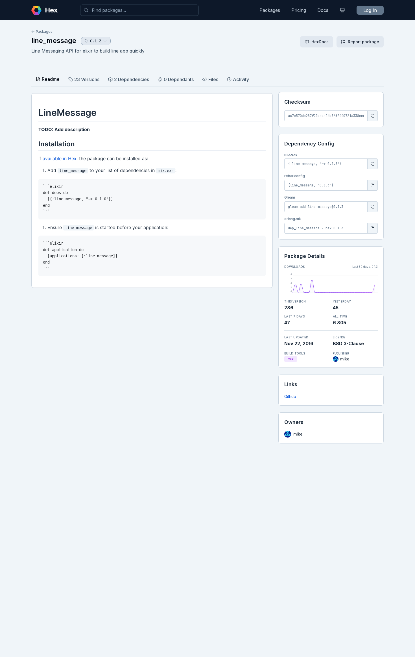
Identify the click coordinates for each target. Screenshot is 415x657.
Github (290, 396)
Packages (269, 10)
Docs (322, 10)
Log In (370, 10)
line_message (53, 40)
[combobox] (139, 10)
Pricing (298, 10)
